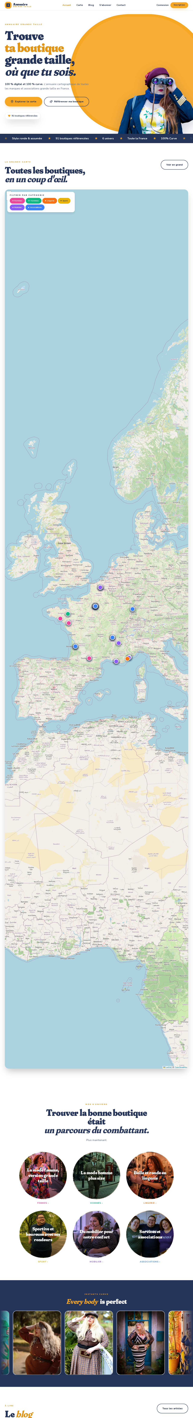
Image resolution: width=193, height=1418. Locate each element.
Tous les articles (172, 1408)
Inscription (179, 5)
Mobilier (18, 207)
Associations (36, 207)
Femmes (18, 200)
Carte (79, 5)
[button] (60, 618)
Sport (65, 200)
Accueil (66, 5)
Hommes (34, 200)
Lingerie (50, 200)
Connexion (163, 5)
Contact (121, 5)
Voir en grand (174, 164)
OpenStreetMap (181, 1067)
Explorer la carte (25, 101)
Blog (91, 5)
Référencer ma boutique (69, 101)
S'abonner (105, 5)
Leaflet (168, 1067)
